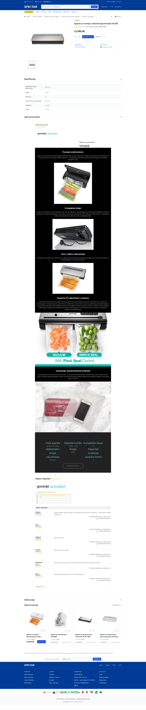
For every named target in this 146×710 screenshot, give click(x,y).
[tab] (32, 64)
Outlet (108, 1)
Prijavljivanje (102, 683)
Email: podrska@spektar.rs (81, 683)
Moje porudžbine (104, 677)
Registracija (102, 680)
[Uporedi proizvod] (75, 36)
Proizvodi (29, 12)
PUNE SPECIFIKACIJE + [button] (73, 466)
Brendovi (43, 12)
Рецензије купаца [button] (41, 125)
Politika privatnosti (70, 699)
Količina (97, 36)
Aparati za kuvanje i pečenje (52, 16)
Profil (100, 674)
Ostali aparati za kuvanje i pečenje (70, 16)
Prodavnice (66, 12)
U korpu (42, 641)
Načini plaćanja (57, 12)
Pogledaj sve (116, 605)
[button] (112, 6)
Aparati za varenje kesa (88, 16)
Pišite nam (39, 1)
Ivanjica (101, 665)
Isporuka (73, 12)
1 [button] (40, 586)
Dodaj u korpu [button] (88, 36)
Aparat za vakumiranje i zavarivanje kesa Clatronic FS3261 (109, 636)
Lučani (120, 665)
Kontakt (113, 1)
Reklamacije (27, 683)
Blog (49, 12)
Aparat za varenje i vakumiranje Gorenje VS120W (33, 636)
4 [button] (43, 586)
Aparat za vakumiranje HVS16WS (58, 636)
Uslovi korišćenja (29, 680)
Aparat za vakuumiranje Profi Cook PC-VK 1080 (83, 636)
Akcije (37, 12)
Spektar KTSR (69, 701)
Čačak (113, 665)
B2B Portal (119, 1)
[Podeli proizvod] (111, 16)
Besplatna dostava (80, 47)
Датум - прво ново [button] (41, 507)
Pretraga (94, 6)
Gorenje (91, 26)
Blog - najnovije (53, 683)
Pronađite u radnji (107, 47)
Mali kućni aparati (37, 16)
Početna (28, 16)
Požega (108, 665)
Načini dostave (28, 674)
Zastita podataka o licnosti (83, 699)
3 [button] (42, 586)
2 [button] (41, 586)
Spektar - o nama (54, 677)
